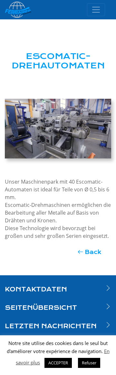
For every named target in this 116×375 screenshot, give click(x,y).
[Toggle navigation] (96, 9)
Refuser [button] (89, 363)
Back (93, 252)
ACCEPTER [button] (58, 363)
